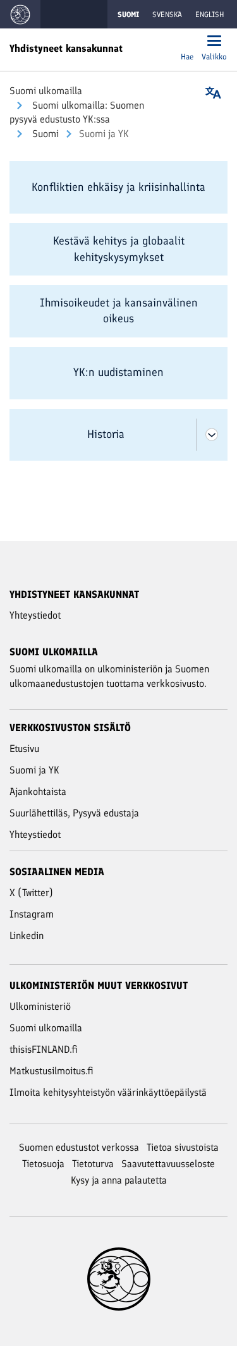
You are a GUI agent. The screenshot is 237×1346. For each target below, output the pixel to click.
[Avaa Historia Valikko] (212, 435)
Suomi (44, 134)
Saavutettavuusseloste (168, 1164)
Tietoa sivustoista (183, 1147)
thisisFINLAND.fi (43, 1049)
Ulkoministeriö (40, 1006)
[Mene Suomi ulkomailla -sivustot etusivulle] (20, 14)
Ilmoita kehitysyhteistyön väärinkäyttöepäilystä (108, 1092)
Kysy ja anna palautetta (119, 1180)
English (209, 14)
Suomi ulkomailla (45, 91)
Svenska (167, 14)
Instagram (31, 914)
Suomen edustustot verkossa (79, 1147)
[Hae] (187, 42)
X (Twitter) (31, 893)
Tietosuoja (43, 1164)
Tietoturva (93, 1164)
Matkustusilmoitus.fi (51, 1071)
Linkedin (26, 936)
